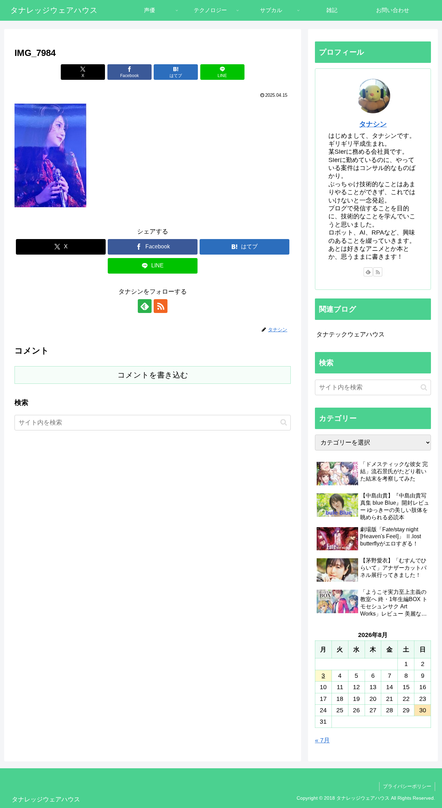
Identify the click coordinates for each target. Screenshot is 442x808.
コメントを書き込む (152, 375)
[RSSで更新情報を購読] (160, 306)
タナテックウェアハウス (350, 334)
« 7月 (322, 740)
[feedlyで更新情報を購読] (145, 306)
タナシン (373, 124)
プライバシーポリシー (407, 786)
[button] (284, 422)
